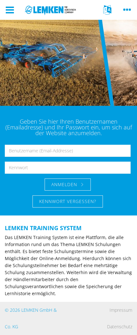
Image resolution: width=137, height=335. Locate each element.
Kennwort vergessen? (67, 201)
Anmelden (65, 184)
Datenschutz (119, 327)
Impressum (121, 310)
